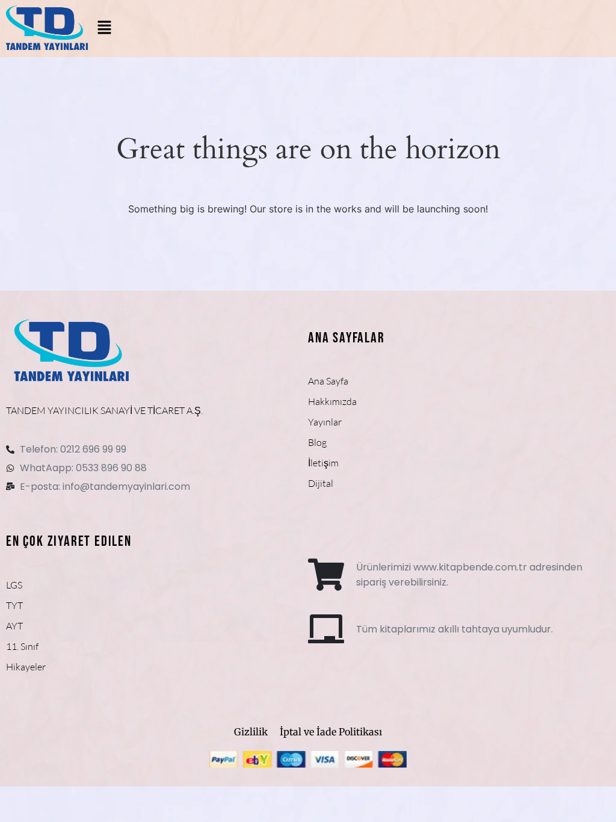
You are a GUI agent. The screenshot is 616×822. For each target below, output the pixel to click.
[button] (105, 29)
